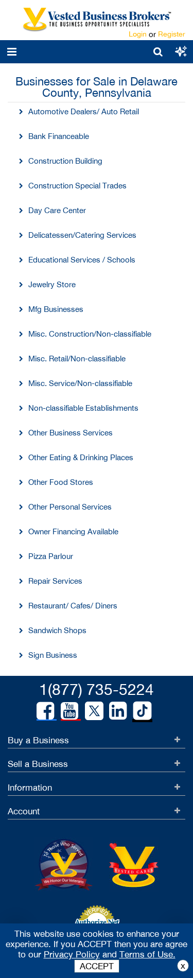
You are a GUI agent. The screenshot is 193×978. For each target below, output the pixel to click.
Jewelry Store (52, 284)
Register (171, 34)
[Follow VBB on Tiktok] (142, 711)
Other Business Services (70, 432)
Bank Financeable (58, 136)
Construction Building (65, 160)
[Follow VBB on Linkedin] (118, 711)
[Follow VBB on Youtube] (69, 711)
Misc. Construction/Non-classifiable (89, 333)
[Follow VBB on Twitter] (94, 710)
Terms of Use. (147, 954)
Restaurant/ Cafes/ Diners (72, 605)
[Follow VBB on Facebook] (45, 711)
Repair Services (55, 581)
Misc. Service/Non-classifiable (80, 383)
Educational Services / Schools (81, 259)
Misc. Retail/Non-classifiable (77, 358)
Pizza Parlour (50, 556)
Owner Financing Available (73, 531)
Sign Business (52, 655)
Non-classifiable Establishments (83, 408)
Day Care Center (57, 210)
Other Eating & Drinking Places (80, 457)
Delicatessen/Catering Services (82, 235)
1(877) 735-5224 (96, 689)
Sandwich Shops (57, 630)
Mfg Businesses (55, 309)
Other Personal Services (70, 506)
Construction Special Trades (77, 185)
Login (138, 34)
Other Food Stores (60, 482)
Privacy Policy (72, 954)
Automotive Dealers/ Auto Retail (83, 111)
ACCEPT (97, 966)
